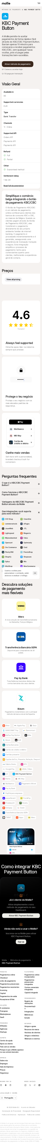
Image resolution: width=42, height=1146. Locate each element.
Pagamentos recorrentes (9, 987)
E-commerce (5, 1008)
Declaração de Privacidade (11, 1111)
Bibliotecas (28, 1015)
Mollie (4, 960)
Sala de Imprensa (6, 1067)
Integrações (29, 1012)
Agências (3, 1029)
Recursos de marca (31, 1029)
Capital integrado (31, 993)
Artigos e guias (30, 1026)
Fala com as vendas (7, 1047)
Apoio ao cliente (6, 1044)
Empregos (4, 1064)
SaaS (2, 1017)
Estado (27, 1018)
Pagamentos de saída (8, 996)
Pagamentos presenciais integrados (29, 982)
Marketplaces (5, 1014)
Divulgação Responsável (31, 1111)
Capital (3, 993)
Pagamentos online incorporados (32, 976)
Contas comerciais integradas (31, 988)
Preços (2, 1070)
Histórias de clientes (32, 1033)
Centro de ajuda (6, 1041)
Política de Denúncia (9, 1115)
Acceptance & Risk (7, 999)
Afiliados (3, 1026)
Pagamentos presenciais (9, 984)
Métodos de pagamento (11, 10)
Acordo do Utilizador (28, 1107)
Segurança (4, 1073)
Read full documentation (14, 186)
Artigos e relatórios (31, 1036)
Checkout (4, 978)
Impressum (21, 1115)
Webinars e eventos (32, 1039)
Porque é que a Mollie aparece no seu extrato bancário (12, 1051)
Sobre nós (4, 1061)
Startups (3, 1032)
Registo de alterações (28, 1002)
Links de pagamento (8, 981)
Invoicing (3, 990)
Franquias (4, 1011)
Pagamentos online (7, 975)
